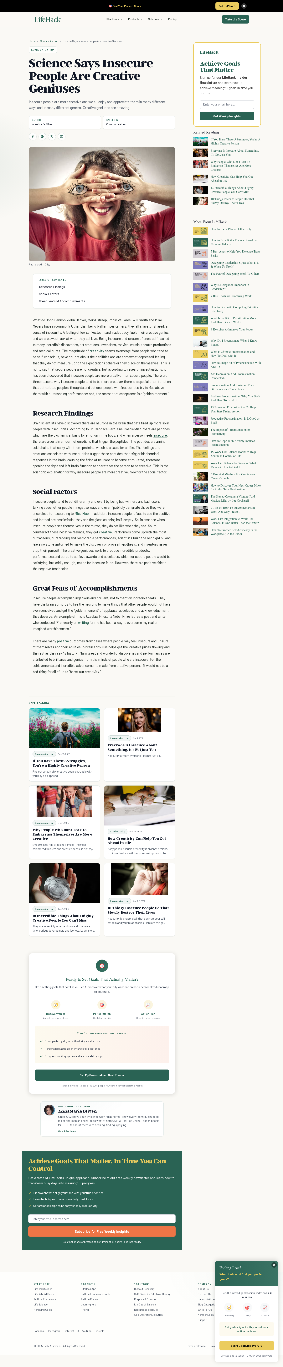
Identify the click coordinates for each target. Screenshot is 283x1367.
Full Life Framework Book (95, 1294)
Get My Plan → (227, 6)
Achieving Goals (43, 1309)
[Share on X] (52, 136)
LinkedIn (99, 1330)
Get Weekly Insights (227, 116)
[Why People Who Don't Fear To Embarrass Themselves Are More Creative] (64, 801)
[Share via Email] (61, 136)
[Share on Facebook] (33, 136)
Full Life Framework (45, 1299)
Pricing (172, 19)
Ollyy (47, 264)
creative (105, 532)
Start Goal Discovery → (246, 1345)
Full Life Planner (90, 1299)
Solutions (153, 19)
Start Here (112, 19)
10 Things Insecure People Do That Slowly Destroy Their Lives (138, 910)
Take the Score (235, 19)
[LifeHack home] (47, 19)
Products (133, 19)
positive (63, 641)
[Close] (244, 6)
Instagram (54, 1330)
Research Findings (52, 287)
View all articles (67, 1131)
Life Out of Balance (145, 1304)
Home (32, 41)
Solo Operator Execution (148, 1314)
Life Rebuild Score (44, 1294)
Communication (49, 41)
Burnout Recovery (144, 1288)
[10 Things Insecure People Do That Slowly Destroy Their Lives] (139, 879)
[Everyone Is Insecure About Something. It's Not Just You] (139, 720)
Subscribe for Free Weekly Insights (102, 1231)
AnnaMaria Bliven (43, 124)
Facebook (39, 1330)
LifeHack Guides (43, 1288)
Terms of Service (196, 1346)
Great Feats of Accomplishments (62, 301)
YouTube (86, 1330)
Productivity (117, 831)
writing (83, 622)
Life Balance (41, 1304)
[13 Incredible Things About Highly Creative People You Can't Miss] (64, 883)
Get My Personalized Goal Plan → (102, 1075)
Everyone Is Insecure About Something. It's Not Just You (132, 747)
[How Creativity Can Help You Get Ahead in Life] (139, 805)
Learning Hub (88, 1304)
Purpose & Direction (145, 1299)
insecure (160, 435)
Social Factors (49, 294)
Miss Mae (82, 513)
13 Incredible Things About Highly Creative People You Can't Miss (63, 918)
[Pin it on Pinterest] (42, 136)
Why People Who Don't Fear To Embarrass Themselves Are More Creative (62, 834)
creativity (97, 351)
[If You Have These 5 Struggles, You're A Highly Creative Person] (64, 728)
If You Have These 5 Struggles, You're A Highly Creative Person (61, 763)
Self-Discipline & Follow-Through (152, 1294)
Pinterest (69, 1330)
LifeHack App (88, 1288)
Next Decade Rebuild (146, 1309)
